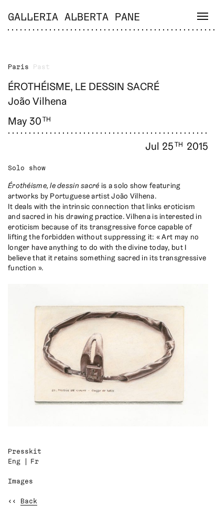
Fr (34, 461)
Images (20, 481)
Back (28, 501)
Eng (14, 461)
